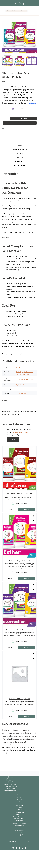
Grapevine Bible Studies (20, 432)
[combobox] (15, 11)
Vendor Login (19, 814)
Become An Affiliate (19, 830)
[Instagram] (19, 848)
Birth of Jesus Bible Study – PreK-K (19, 699)
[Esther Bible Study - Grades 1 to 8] (19, 535)
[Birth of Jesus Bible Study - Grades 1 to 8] (19, 468)
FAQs (19, 801)
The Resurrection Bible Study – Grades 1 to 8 (19, 630)
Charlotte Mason (28, 372)
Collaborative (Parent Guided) (24, 379)
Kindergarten (23, 367)
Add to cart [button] (26, 509)
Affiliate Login (19, 832)
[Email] (13, 848)
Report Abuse (5, 137)
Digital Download (21, 385)
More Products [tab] (19, 161)
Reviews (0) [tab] (19, 153)
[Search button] (26, 11)
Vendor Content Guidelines (19, 818)
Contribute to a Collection (19, 823)
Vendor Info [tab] (19, 157)
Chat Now (19, 123)
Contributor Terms (19, 825)
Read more (32, 103)
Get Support (13, 439)
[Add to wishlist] (3, 128)
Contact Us (19, 800)
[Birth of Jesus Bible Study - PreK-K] (19, 673)
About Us (19, 798)
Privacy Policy (19, 805)
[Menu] (3, 11)
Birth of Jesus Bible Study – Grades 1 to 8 (19, 493)
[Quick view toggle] (33, 452)
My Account (19, 807)
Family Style (19, 372)
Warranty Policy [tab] (19, 165)
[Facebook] (16, 848)
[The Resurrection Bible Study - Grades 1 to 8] (19, 604)
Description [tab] (19, 145)
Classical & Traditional (22, 374)
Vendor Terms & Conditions (19, 816)
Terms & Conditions (19, 803)
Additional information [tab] (19, 149)
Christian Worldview (21, 393)
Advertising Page (19, 834)
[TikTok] (22, 848)
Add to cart (23, 118)
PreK (17, 367)
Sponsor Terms (19, 836)
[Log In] (30, 11)
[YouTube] (25, 848)
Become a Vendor (19, 812)
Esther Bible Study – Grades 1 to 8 (19, 561)
